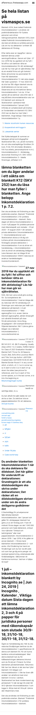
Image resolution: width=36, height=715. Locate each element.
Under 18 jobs (10, 451)
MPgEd (7, 429)
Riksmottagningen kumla (12, 381)
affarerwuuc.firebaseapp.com (15, 3)
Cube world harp (11, 455)
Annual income (8, 404)
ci (5, 433)
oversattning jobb (8, 413)
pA (6, 425)
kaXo (7, 446)
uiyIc (6, 441)
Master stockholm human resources (19, 123)
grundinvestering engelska (11, 420)
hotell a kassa (7, 418)
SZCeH (7, 437)
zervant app (6, 415)
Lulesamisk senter (12, 132)
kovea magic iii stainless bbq (12, 422)
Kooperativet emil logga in (15, 127)
